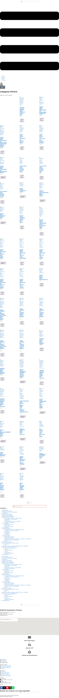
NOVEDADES (5, 510)
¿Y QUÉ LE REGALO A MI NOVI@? (9, 512)
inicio (3, 75)
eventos (3, 78)
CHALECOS (7, 520)
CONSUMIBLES (5, 523)
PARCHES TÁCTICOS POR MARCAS (10, 547)
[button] (29, 41)
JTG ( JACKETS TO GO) (9, 548)
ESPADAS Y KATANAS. (7, 514)
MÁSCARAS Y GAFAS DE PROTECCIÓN (13, 518)
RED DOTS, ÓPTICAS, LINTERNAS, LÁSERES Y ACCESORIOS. (18, 538)
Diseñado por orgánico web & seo (6, 696)
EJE (5, 545)
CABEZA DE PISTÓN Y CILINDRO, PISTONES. (14, 529)
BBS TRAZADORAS (9, 526)
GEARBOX (7, 533)
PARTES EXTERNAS (6, 535)
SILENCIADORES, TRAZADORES (12, 539)
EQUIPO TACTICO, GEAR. (7, 517)
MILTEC (6, 549)
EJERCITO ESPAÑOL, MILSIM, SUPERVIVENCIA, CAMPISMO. (15, 546)
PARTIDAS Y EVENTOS (7, 511)
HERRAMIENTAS (6, 554)
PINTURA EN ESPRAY (7, 588)
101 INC (6, 551)
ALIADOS (7, 544)
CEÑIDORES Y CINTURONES (11, 519)
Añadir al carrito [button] (22, 120)
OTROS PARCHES (8, 550)
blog (3, 79)
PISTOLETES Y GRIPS (9, 537)
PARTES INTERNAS (6, 528)
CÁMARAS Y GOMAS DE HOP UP (12, 530)
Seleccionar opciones (3, 177)
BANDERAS (4, 513)
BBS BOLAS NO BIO (9, 524)
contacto (3, 80)
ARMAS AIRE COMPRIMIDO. (8, 516)
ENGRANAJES (8, 532)
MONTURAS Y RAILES (9, 536)
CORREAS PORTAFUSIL (10, 522)
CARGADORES (5, 527)
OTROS (6, 540)
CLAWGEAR (7, 552)
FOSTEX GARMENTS (9, 553)
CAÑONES (7, 531)
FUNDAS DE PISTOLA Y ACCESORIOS (13, 521)
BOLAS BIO (7, 525)
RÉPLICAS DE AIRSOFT (7, 515)
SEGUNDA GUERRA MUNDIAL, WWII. (10, 543)
